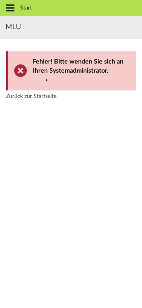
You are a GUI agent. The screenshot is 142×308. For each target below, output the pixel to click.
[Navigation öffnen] (10, 8)
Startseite (45, 96)
